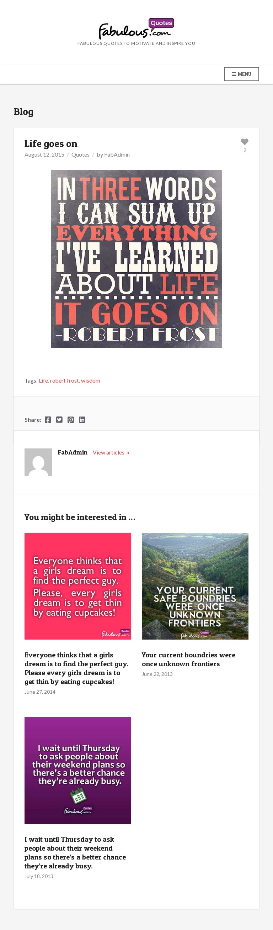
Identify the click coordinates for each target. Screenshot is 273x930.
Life (43, 380)
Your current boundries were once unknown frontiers (188, 659)
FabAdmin (117, 154)
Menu (244, 74)
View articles (109, 452)
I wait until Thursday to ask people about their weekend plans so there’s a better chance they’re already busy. (75, 852)
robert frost (64, 380)
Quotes (80, 154)
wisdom (90, 380)
